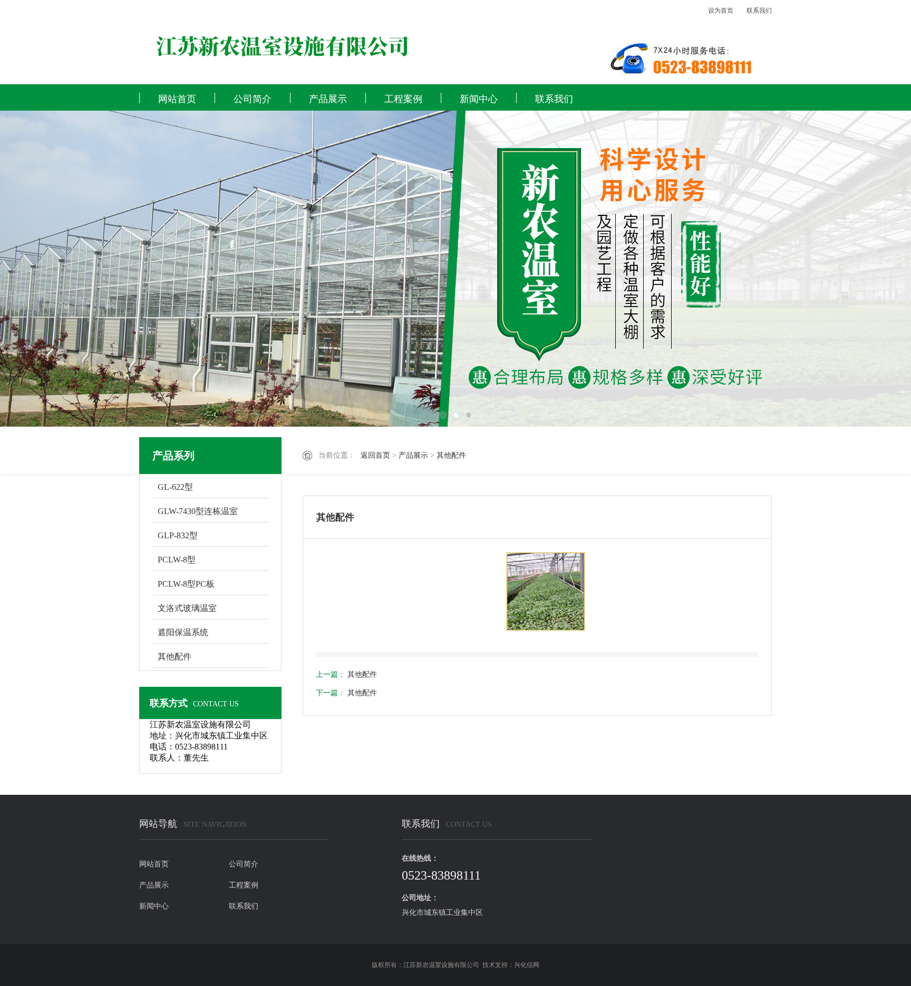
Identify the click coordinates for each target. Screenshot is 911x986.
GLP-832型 (178, 535)
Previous (44, 268)
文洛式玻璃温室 (187, 608)
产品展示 (328, 99)
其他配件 (451, 455)
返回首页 (375, 455)
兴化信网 (526, 965)
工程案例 (403, 99)
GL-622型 (175, 486)
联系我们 (759, 10)
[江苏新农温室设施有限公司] (350, 47)
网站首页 (177, 99)
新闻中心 (479, 99)
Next (866, 268)
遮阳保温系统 (183, 632)
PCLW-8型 (177, 559)
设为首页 (720, 10)
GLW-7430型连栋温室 (198, 511)
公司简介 (253, 99)
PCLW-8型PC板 (186, 583)
